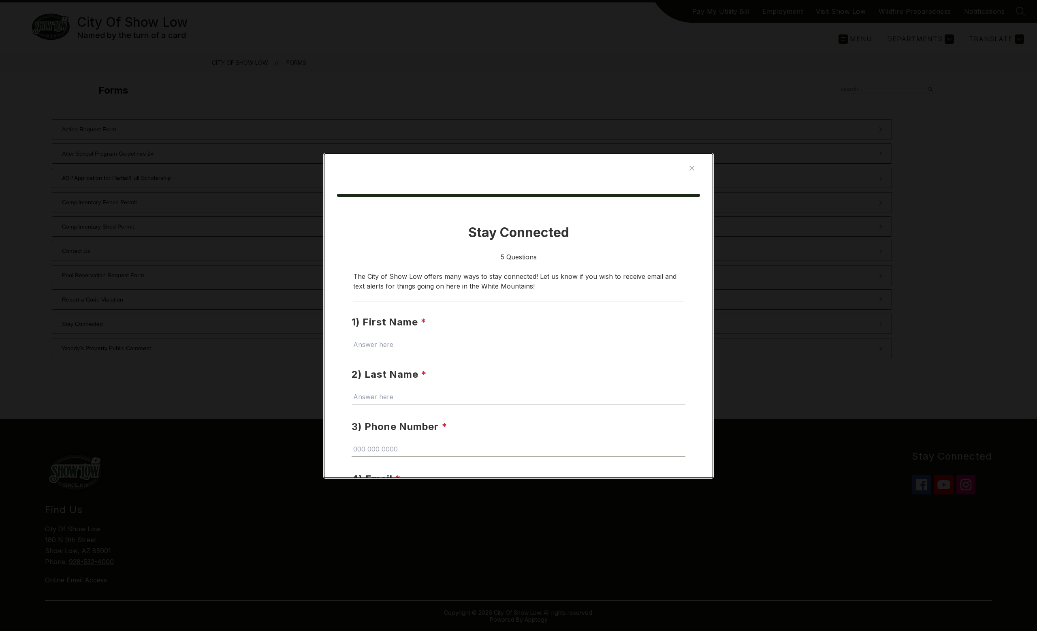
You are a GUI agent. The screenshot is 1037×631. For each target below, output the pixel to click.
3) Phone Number (400, 426)
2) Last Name (389, 374)
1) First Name (389, 322)
